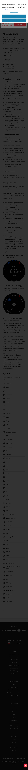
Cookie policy (5, 9)
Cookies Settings (14, 12)
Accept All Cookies (14, 20)
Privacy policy (11, 9)
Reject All (14, 16)
